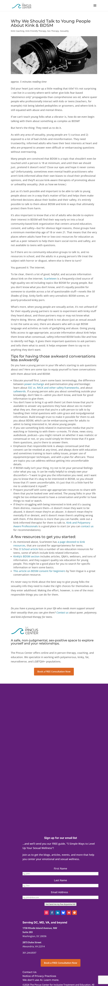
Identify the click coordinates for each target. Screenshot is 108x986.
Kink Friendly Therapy (35, 31)
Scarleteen (50, 278)
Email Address (60, 892)
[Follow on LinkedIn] (57, 912)
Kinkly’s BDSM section (26, 556)
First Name (60, 868)
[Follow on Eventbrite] (74, 912)
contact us (87, 526)
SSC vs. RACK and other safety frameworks (53, 387)
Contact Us (29, 972)
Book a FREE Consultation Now (53, 671)
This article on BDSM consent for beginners (39, 571)
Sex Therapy (53, 31)
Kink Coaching (17, 31)
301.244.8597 (29, 952)
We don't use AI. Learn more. (40, 980)
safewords (19, 391)
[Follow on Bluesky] (63, 912)
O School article (28, 549)
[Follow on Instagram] (46, 912)
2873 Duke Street (31, 942)
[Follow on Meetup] (69, 912)
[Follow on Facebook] (52, 912)
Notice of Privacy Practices (39, 976)
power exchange (34, 384)
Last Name (60, 880)
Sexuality (64, 31)
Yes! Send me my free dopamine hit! (60, 904)
